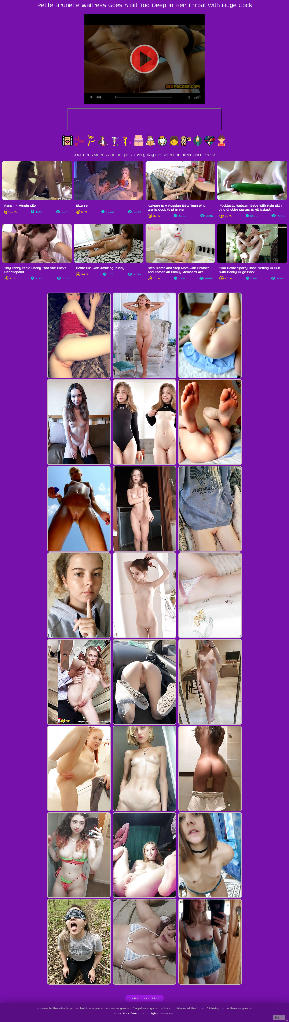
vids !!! (144, 998)
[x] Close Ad (279, 1017)
